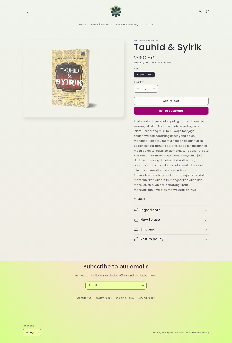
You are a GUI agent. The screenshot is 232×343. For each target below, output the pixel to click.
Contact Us (84, 298)
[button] (26, 11)
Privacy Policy (103, 298)
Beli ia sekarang (171, 111)
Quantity (139, 82)
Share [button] (141, 199)
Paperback (144, 74)
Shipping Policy (125, 298)
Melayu (30, 332)
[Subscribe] (142, 286)
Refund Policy (146, 298)
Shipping (139, 62)
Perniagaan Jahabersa (173, 332)
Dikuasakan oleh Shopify (197, 332)
